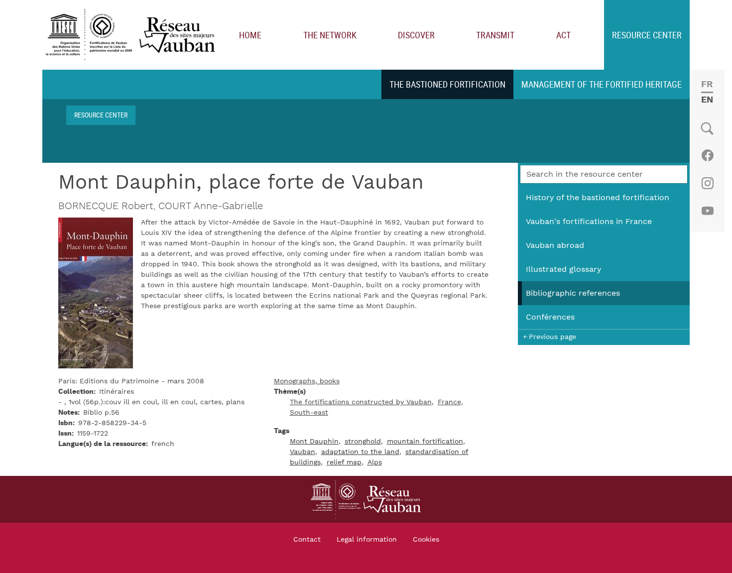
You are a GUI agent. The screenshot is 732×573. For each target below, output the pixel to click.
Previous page (552, 337)
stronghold (363, 441)
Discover (416, 35)
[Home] (132, 35)
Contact (307, 539)
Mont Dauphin (314, 441)
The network (330, 35)
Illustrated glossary (563, 269)
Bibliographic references (573, 293)
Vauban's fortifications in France (589, 222)
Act (563, 35)
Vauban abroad (555, 245)
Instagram (707, 183)
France (449, 402)
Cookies (426, 539)
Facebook (707, 155)
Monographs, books (307, 381)
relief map (344, 462)
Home (250, 35)
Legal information (367, 539)
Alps (374, 462)
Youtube (707, 211)
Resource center (647, 35)
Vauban (302, 452)
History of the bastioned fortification (597, 198)
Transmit (495, 35)
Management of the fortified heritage (601, 84)
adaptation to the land (360, 452)
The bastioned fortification (447, 84)
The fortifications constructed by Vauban (361, 402)
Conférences (550, 317)
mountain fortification (425, 441)
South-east (309, 412)
